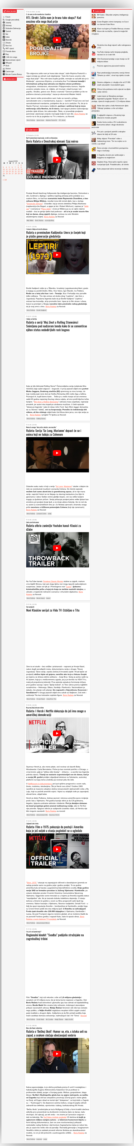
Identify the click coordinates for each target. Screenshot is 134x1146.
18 (7, 171)
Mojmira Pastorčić (51, 120)
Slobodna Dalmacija (13, 28)
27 (13, 174)
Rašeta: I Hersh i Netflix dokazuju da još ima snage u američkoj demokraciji (56, 712)
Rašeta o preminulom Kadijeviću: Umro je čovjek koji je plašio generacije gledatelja (56, 234)
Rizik (7, 66)
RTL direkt (62, 120)
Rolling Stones (41, 418)
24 (4, 174)
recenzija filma (49, 220)
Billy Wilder (30, 220)
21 (16, 171)
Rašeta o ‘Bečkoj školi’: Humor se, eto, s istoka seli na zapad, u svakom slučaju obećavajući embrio (56, 1033)
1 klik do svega (11, 57)
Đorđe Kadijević (41, 310)
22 (19, 171)
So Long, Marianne (64, 486)
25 (7, 174)
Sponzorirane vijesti (12, 60)
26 (10, 174)
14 (16, 169)
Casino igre (9, 71)
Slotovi (8, 69)
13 (13, 169)
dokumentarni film (42, 815)
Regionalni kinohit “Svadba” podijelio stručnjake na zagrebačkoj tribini (55, 936)
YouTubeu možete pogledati (54, 1117)
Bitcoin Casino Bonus (13, 74)
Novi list (8, 46)
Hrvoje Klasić (41, 699)
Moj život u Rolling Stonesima (46, 402)
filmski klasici (41, 598)
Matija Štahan (59, 1019)
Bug (7, 54)
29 (19, 174)
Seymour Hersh (54, 815)
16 (22, 169)
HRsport (8, 63)
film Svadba (49, 1019)
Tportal (8, 31)
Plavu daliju (46, 209)
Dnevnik (8, 40)
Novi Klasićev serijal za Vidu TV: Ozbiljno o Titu (52, 610)
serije (49, 513)
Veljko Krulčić (69, 1019)
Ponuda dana (10, 51)
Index (7, 37)
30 (22, 174)
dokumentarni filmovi (43, 923)
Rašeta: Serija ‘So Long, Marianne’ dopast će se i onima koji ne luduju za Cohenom (53, 432)
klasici (48, 598)
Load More (112, 178)
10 (4, 169)
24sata (8, 43)
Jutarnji (8, 23)
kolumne (39, 1139)
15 (19, 169)
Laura (68, 587)
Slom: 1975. (32, 883)
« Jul (5, 180)
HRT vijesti (9, 48)
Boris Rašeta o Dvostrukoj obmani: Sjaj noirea (52, 141)
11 (7, 169)
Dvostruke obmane (35, 204)
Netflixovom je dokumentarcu (40, 784)
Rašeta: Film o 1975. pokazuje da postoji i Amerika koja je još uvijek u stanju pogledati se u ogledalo (54, 828)
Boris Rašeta (79, 114)
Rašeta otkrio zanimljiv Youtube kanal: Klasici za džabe (53, 527)
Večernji (8, 25)
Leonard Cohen (41, 513)
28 (16, 174)
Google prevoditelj (12, 20)
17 (4, 171)
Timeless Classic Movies (53, 581)
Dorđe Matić (40, 1019)
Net (6, 34)
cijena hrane (40, 120)
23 (22, 171)
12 (10, 169)
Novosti (83, 1016)
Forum (7, 17)
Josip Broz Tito (51, 699)
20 (13, 171)
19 (10, 171)
